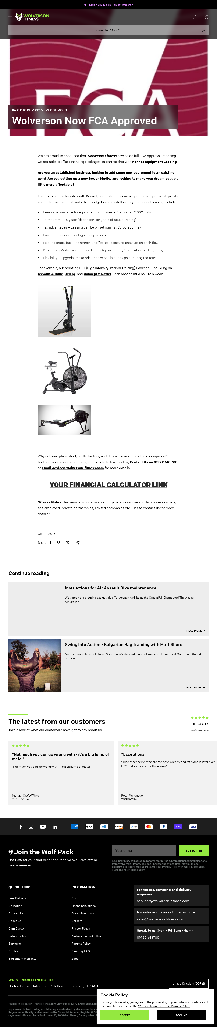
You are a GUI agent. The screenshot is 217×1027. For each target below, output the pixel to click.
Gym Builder (16, 928)
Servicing (14, 943)
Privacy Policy (170, 866)
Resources (56, 110)
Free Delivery (17, 898)
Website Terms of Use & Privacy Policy (164, 1006)
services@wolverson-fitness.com (163, 901)
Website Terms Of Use (86, 936)
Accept (125, 1015)
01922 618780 (148, 937)
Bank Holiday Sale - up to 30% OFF (111, 4)
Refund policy (17, 936)
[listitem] (51, 542)
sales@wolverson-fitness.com (160, 919)
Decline (181, 1015)
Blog (74, 898)
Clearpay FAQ (80, 951)
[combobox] (108, 30)
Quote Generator (82, 913)
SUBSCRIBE (193, 851)
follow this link (117, 462)
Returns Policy (81, 943)
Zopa (74, 959)
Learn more (17, 865)
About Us (14, 921)
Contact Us (16, 913)
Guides (13, 951)
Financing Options (83, 906)
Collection (15, 906)
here (95, 1003)
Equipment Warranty (22, 959)
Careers (76, 921)
